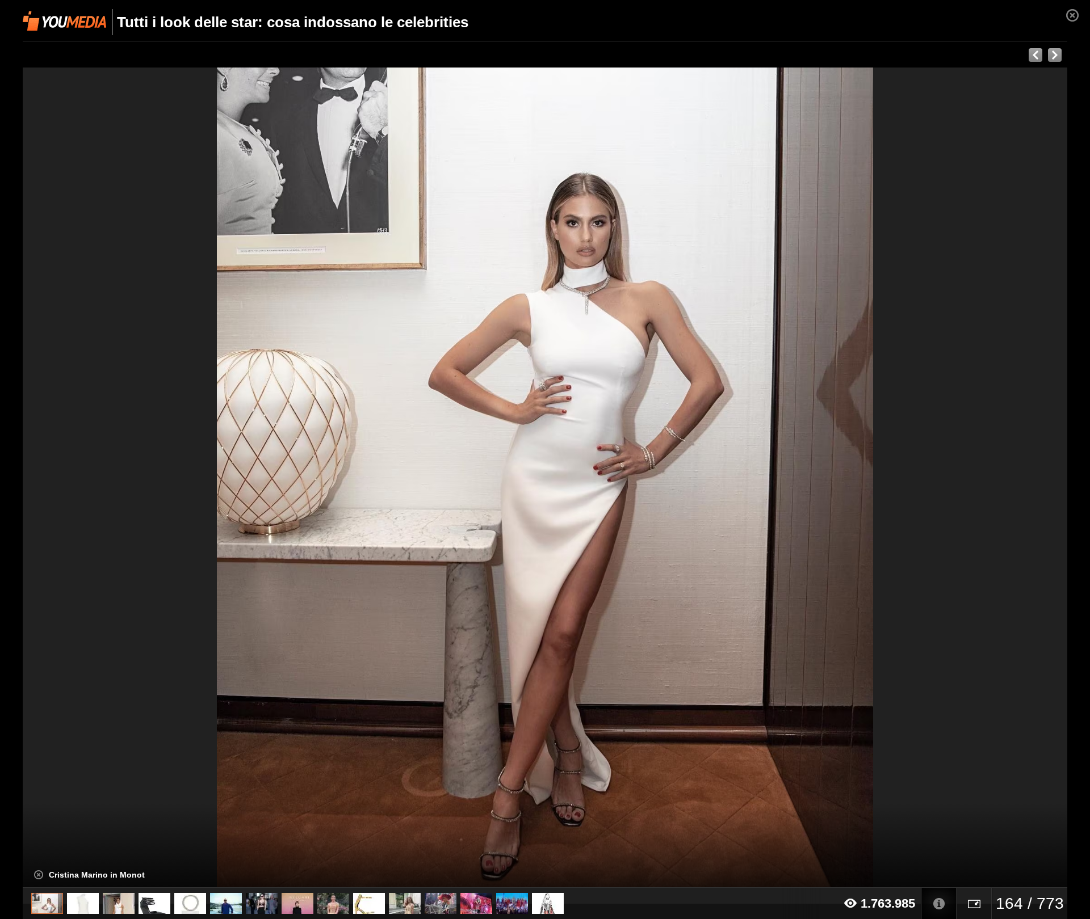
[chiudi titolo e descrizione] (38, 874)
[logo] (64, 21)
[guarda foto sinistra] (127, 478)
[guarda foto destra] (649, 478)
